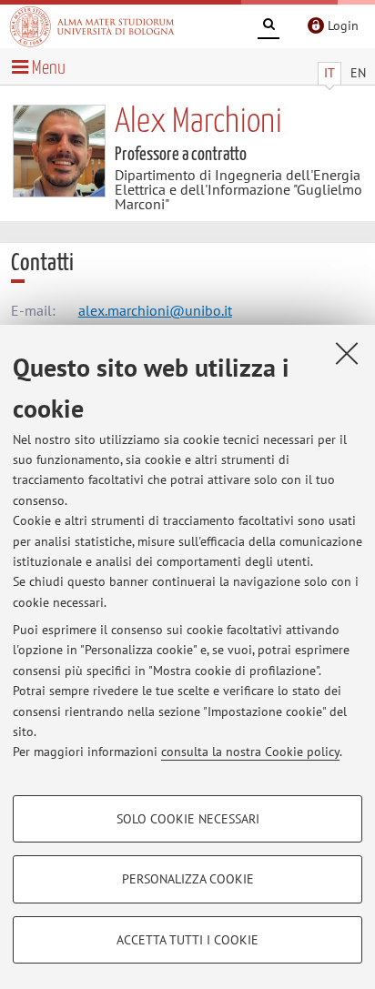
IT (329, 73)
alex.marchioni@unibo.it (155, 310)
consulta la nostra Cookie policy (250, 751)
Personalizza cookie (188, 879)
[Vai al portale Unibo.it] (92, 26)
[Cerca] (268, 27)
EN (358, 73)
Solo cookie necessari (188, 819)
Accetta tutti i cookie (187, 940)
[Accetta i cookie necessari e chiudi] (346, 353)
